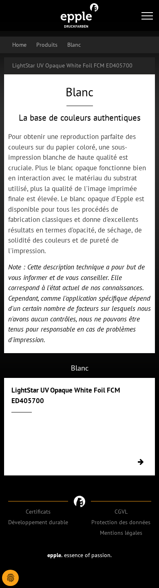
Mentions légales (121, 532)
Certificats (38, 511)
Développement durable (38, 522)
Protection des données (120, 522)
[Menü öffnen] (147, 16)
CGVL (121, 511)
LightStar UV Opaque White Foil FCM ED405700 (72, 65)
